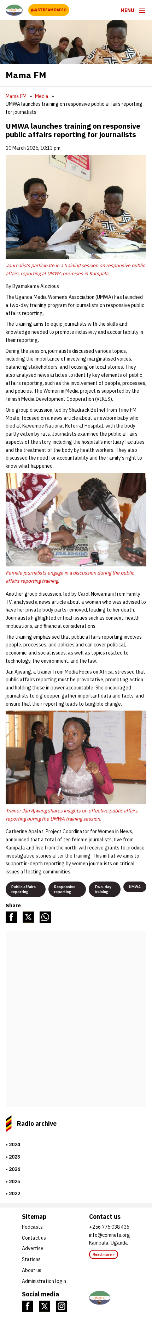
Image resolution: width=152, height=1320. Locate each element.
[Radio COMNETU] (109, 1298)
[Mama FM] (14, 10)
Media (41, 96)
